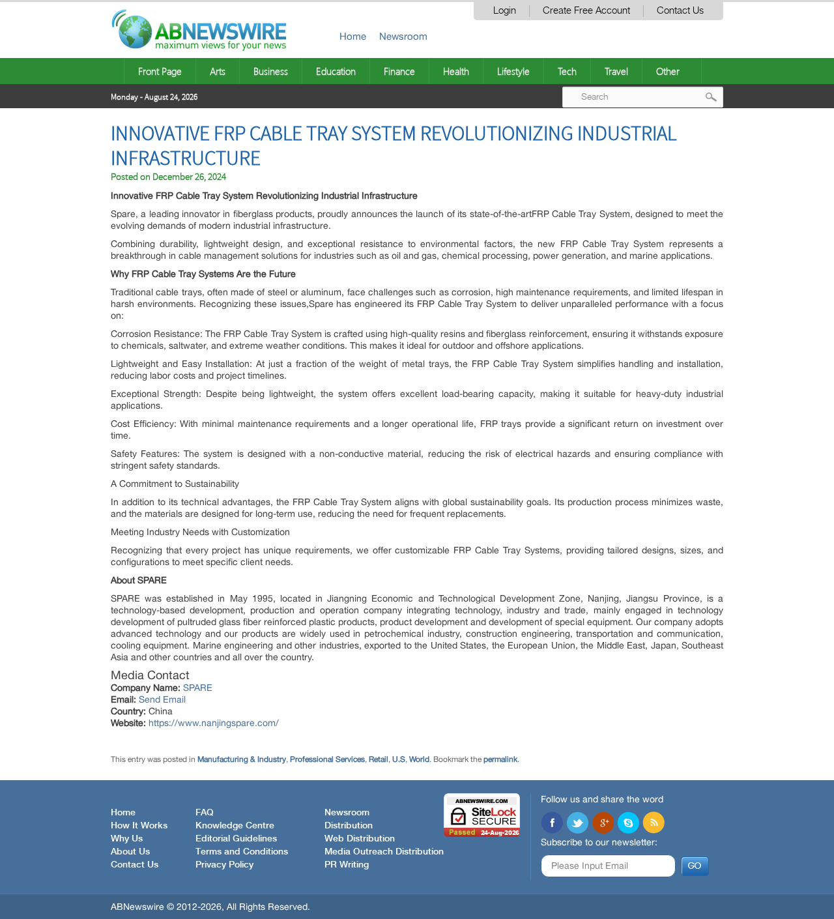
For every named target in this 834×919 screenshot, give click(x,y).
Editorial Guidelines (236, 838)
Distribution (348, 825)
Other (668, 71)
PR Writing (346, 864)
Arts (217, 71)
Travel (616, 71)
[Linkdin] (603, 823)
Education (336, 71)
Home (352, 36)
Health (456, 71)
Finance (399, 71)
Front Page (160, 71)
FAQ (204, 812)
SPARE (197, 687)
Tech (567, 71)
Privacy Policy (224, 864)
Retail (378, 759)
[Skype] (628, 823)
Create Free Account (586, 11)
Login (504, 11)
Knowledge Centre (234, 825)
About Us (130, 851)
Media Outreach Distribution (384, 851)
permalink (500, 759)
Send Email (162, 699)
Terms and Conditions (241, 851)
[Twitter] (577, 823)
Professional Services (327, 759)
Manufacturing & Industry (241, 759)
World (419, 759)
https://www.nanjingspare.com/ (214, 723)
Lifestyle (513, 71)
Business (270, 71)
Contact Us (680, 11)
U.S (398, 759)
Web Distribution (359, 838)
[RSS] (653, 823)
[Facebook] (552, 823)
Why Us (127, 838)
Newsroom (403, 36)
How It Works (139, 825)
